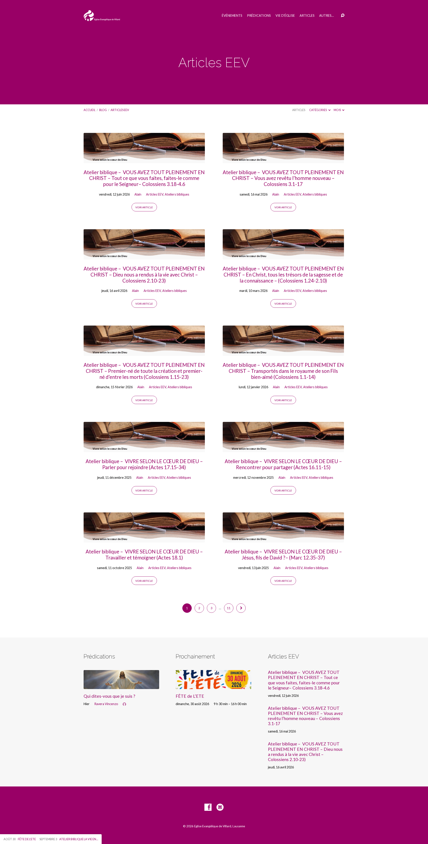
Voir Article (144, 207)
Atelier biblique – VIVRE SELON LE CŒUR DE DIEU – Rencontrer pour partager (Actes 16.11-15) (283, 464)
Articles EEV (120, 110)
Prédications (259, 15)
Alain (137, 194)
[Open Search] (342, 15)
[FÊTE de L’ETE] (213, 685)
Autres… (326, 15)
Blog (103, 110)
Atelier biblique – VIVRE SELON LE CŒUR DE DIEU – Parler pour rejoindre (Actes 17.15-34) (144, 464)
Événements (232, 15)
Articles (307, 15)
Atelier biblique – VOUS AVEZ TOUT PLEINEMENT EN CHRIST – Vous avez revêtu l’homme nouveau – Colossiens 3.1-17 (283, 178)
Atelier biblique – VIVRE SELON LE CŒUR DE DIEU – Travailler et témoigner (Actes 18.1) (144, 555)
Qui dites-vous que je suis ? (109, 696)
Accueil (89, 110)
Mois (337, 110)
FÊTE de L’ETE (190, 696)
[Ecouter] (124, 704)
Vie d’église (285, 15)
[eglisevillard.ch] (220, 807)
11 (228, 608)
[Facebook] (208, 807)
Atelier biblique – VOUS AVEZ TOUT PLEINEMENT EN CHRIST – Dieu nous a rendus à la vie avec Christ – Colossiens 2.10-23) (144, 275)
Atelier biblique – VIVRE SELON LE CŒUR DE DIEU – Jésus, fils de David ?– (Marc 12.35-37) (283, 555)
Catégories (318, 110)
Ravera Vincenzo (106, 704)
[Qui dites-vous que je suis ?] (121, 685)
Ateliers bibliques (177, 194)
